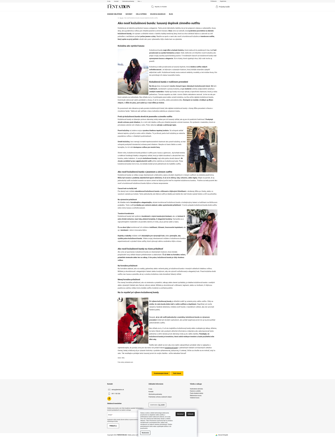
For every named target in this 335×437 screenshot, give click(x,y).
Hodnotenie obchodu (196, 389)
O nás (108, 1)
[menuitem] (114, 14)
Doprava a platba (195, 391)
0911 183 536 (116, 393)
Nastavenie (145, 433)
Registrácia (223, 1)
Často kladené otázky (196, 393)
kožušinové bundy (171, 348)
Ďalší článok (177, 373)
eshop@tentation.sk (118, 389)
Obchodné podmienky (128, 1)
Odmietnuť (180, 414)
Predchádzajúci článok (161, 373)
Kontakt (116, 1)
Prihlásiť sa (113, 426)
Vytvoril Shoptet (223, 435)
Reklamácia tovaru (196, 395)
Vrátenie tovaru (194, 398)
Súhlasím (190, 414)
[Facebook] (109, 399)
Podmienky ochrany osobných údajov (160, 397)
